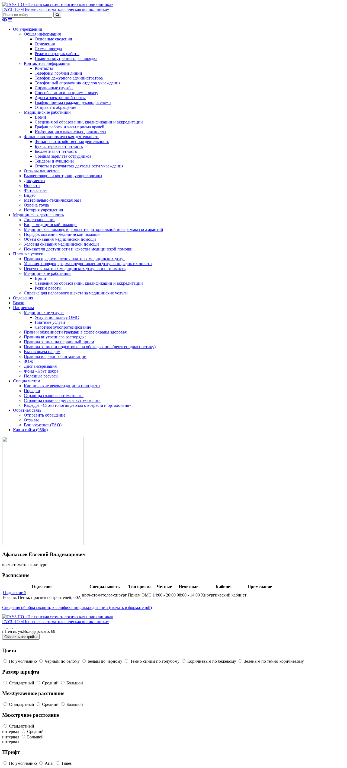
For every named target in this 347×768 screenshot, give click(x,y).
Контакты (44, 68)
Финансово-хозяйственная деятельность (72, 141)
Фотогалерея (35, 190)
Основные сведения (53, 39)
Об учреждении (27, 29)
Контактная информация (47, 63)
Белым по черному (104, 661)
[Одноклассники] (10, 626)
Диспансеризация (40, 366)
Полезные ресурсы (41, 376)
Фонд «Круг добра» (42, 371)
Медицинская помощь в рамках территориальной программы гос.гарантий (93, 229)
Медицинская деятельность (38, 214)
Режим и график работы (57, 53)
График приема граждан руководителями (73, 102)
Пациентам (23, 307)
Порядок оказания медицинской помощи (62, 234)
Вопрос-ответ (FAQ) (43, 425)
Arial (49, 763)
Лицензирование (39, 219)
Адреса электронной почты (60, 97)
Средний (50, 683)
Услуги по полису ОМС (57, 317)
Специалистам (26, 381)
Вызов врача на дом (42, 351)
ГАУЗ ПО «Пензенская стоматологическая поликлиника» (55, 9)
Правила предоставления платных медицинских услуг (74, 258)
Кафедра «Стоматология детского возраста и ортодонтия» (77, 405)
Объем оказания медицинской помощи (60, 239)
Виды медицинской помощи (50, 224)
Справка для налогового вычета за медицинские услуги (76, 293)
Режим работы (48, 288)
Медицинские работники (47, 112)
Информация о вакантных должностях (70, 131)
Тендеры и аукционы (54, 161)
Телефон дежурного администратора (69, 78)
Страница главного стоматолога (53, 395)
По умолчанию (23, 661)
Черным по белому (62, 661)
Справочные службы (54, 87)
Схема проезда (48, 48)
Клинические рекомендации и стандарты (62, 385)
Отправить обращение (55, 107)
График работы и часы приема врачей (69, 127)
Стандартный (21, 683)
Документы (34, 180)
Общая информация (42, 34)
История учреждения (43, 210)
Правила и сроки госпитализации (55, 356)
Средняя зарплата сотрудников (63, 156)
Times (66, 763)
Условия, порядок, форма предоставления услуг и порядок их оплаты (88, 263)
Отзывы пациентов (42, 171)
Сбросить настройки (20, 637)
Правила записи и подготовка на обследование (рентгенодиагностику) (90, 346)
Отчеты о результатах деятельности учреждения (79, 166)
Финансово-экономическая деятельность (61, 136)
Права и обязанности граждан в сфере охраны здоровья (75, 332)
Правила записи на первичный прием (59, 341)
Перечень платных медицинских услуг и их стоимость (75, 268)
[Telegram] (15, 626)
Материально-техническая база (52, 200)
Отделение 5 (14, 592)
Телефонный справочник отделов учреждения (77, 83)
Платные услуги (28, 254)
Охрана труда (36, 205)
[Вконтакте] (5, 626)
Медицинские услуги (44, 312)
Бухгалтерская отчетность (59, 146)
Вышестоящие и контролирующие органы (63, 175)
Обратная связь (27, 410)
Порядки (32, 390)
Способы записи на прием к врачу (66, 92)
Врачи (40, 117)
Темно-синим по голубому (155, 661)
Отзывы (31, 420)
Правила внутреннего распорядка (66, 58)
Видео (30, 195)
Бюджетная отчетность (56, 151)
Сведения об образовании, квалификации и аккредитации (89, 122)
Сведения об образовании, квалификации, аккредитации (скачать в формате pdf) (77, 607)
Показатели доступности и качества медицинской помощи (78, 249)
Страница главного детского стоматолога (62, 400)
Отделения (45, 44)
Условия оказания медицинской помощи (61, 244)
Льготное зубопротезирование (63, 327)
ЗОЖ (28, 361)
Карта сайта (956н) (30, 429)
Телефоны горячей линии (58, 73)
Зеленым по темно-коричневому (273, 661)
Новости (32, 185)
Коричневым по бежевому (211, 661)
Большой (74, 683)
